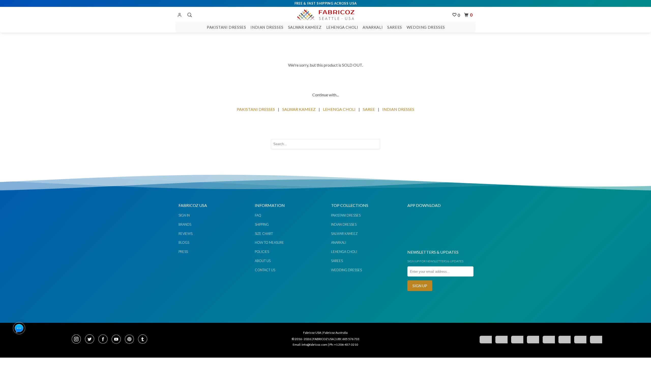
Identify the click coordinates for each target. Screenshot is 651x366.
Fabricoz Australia (335, 332)
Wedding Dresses (426, 27)
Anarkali (373, 27)
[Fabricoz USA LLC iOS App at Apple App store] (453, 242)
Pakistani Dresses (226, 27)
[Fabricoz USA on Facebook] (104, 339)
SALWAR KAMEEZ (299, 109)
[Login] (179, 15)
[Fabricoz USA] (325, 14)
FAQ (258, 215)
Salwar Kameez (305, 27)
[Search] (189, 15)
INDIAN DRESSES (398, 109)
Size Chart (264, 234)
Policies (262, 252)
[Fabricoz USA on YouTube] (117, 339)
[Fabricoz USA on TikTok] (143, 339)
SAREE (369, 109)
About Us (263, 261)
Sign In (184, 215)
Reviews (186, 234)
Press (183, 252)
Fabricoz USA (312, 332)
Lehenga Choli (342, 27)
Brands (185, 224)
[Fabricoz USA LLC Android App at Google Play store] (422, 242)
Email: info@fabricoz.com (310, 344)
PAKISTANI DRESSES (256, 109)
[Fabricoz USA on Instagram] (77, 339)
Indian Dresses (266, 27)
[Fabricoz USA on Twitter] (91, 339)
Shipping (262, 224)
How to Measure (269, 242)
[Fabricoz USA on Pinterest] (131, 339)
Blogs (184, 242)
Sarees (394, 27)
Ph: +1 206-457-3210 (343, 344)
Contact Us (265, 270)
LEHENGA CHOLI (339, 109)
